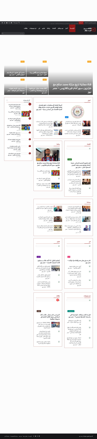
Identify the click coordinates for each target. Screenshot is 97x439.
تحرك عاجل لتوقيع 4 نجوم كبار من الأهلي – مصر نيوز (14, 140)
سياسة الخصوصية (14, 436)
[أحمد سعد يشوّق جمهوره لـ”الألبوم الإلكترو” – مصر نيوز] (89, 266)
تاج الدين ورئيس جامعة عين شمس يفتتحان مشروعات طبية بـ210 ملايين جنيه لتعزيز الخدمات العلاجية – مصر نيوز (73, 132)
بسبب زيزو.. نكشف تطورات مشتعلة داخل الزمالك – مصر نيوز (16, 90)
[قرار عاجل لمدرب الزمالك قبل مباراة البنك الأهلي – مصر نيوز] (26, 155)
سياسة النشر (7, 436)
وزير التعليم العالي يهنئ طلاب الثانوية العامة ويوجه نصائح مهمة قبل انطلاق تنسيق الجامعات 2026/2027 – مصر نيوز (44, 132)
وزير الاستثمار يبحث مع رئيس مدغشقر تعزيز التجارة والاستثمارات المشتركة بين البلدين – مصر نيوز (74, 182)
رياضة (48, 28)
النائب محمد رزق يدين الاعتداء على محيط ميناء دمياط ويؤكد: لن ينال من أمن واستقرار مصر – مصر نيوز (73, 218)
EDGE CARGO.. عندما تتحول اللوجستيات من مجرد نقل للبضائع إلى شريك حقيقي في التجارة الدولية (43, 325)
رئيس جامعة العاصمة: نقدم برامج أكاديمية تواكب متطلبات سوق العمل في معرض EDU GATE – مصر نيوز (43, 284)
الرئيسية (72, 28)
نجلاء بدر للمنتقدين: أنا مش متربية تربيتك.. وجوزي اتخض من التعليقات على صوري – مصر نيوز (74, 282)
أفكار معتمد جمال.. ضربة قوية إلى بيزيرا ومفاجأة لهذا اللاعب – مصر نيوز (64, 22)
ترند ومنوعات (33, 28)
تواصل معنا (25, 436)
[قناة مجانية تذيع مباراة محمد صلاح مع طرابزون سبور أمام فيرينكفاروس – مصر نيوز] (70, 77)
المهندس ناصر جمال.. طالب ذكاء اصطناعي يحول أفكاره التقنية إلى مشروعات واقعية (50, 317)
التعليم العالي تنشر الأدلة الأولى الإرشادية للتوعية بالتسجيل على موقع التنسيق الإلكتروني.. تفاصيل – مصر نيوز (43, 268)
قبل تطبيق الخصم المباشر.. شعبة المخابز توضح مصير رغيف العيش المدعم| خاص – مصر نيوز (80, 165)
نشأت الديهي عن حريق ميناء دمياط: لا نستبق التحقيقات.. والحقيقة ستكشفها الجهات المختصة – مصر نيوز (72, 228)
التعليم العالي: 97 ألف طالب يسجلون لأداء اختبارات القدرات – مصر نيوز (49, 261)
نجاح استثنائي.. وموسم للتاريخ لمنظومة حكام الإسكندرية (43, 342)
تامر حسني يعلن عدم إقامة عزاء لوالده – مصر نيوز (78, 261)
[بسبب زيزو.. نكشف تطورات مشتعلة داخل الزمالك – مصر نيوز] (15, 86)
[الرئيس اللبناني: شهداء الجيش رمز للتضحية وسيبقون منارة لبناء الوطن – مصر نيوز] (58, 208)
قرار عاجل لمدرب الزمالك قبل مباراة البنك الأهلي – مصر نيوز (14, 154)
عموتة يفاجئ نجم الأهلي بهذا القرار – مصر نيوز (38, 73)
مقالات (25, 28)
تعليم (43, 28)
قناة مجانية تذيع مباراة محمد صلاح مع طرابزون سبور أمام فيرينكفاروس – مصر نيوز (72, 88)
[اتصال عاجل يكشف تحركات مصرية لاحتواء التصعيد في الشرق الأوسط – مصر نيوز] (58, 228)
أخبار (66, 28)
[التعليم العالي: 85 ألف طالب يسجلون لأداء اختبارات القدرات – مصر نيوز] (59, 275)
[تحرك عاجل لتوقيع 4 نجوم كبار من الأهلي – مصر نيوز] (26, 141)
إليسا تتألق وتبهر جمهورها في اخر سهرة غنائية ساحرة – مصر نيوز (74, 322)
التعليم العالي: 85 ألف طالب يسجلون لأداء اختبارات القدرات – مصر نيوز (43, 276)
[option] (48, 77)
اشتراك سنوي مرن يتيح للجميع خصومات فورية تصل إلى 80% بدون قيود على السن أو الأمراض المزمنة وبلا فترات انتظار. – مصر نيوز (74, 341)
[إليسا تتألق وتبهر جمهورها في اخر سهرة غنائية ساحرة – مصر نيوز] (89, 320)
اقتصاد (54, 28)
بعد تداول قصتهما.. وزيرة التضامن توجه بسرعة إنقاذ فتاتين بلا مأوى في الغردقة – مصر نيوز (73, 123)
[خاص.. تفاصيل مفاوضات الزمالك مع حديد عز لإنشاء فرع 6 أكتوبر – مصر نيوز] (26, 148)
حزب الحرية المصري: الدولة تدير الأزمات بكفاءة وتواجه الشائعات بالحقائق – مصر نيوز (45, 218)
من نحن (20, 436)
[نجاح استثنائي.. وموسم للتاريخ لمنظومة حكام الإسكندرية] (59, 341)
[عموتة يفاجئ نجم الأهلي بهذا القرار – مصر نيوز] (37, 68)
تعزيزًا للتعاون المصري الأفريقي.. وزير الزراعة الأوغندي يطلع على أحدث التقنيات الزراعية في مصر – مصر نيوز (74, 173)
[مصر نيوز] (89, 29)
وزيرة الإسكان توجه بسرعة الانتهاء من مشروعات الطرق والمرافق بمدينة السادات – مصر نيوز (75, 190)
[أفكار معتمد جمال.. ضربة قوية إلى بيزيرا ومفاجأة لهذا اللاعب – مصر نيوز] (37, 86)
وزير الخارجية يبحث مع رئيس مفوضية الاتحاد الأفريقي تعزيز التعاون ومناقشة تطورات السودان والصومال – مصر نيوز (73, 209)
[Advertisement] (48, 10)
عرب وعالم (60, 28)
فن (39, 28)
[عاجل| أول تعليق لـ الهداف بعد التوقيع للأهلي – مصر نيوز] (15, 68)
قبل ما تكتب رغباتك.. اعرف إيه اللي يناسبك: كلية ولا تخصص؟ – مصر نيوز (79, 316)
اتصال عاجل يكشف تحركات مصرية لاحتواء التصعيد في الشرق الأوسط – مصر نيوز (45, 227)
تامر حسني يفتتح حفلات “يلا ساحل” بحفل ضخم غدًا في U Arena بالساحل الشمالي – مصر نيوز (74, 274)
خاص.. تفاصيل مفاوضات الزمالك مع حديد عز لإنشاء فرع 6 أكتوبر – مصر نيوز (13, 147)
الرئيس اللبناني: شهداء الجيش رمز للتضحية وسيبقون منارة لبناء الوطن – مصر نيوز (44, 208)
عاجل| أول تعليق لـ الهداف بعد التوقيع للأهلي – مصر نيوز (16, 73)
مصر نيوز (80, 436)
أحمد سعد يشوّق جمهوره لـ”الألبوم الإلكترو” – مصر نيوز (74, 267)
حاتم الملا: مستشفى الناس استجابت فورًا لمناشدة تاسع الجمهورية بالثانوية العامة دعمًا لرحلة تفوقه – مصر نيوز (44, 124)
